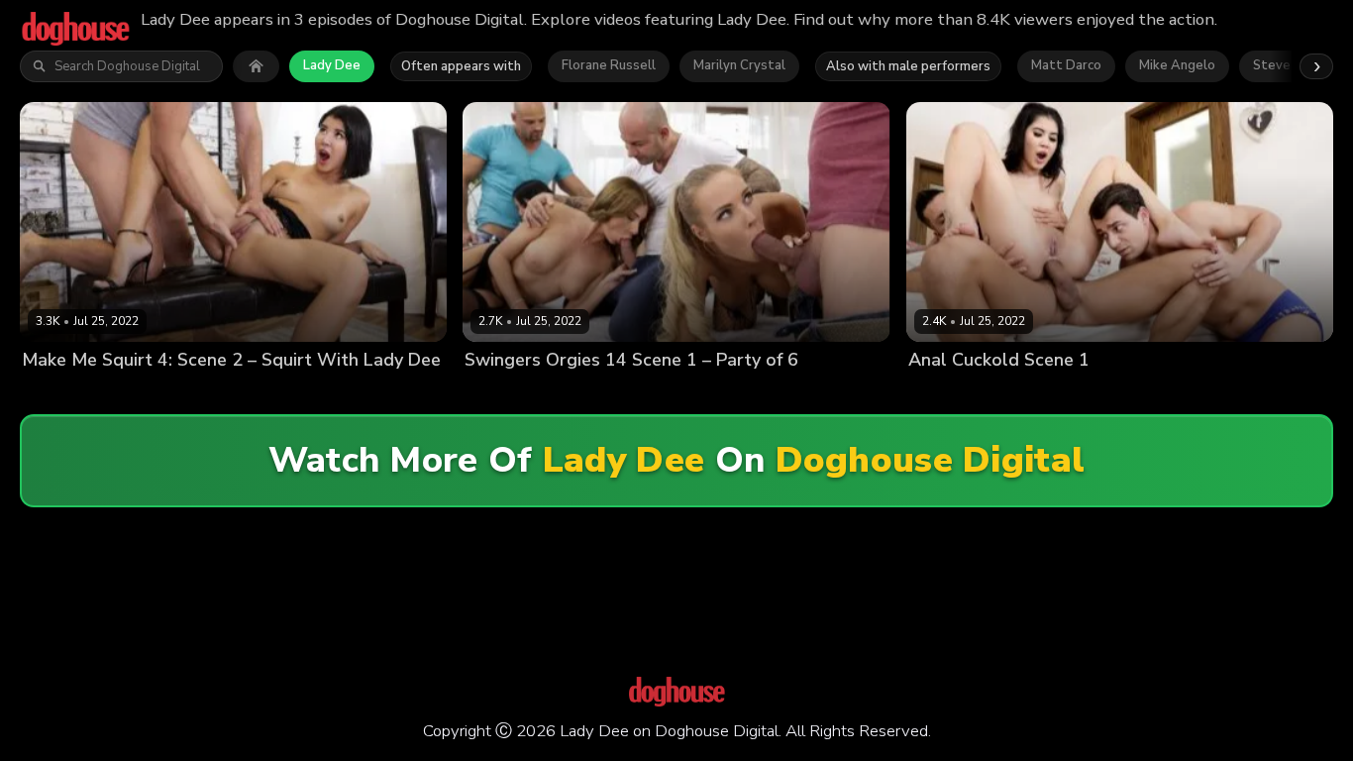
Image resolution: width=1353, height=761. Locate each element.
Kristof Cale (124, 393)
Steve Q (1278, 65)
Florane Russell (609, 65)
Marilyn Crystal (739, 65)
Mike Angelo (1177, 65)
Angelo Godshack (1031, 393)
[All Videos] (256, 66)
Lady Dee (332, 65)
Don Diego (1126, 393)
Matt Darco (1066, 65)
